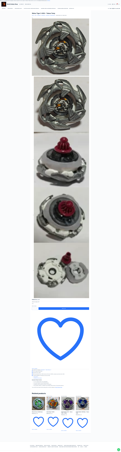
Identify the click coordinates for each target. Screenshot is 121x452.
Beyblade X (4, 8)
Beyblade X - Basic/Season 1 (46, 369)
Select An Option (35, 301)
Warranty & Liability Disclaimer (53, 446)
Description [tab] (36, 376)
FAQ (78, 446)
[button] (32, 17)
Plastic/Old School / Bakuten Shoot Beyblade (31, 8)
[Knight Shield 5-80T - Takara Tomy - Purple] (67, 403)
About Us (81, 446)
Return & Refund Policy (42, 446)
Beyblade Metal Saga (18, 8)
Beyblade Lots (71, 8)
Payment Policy (79, 445)
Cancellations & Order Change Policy (70, 445)
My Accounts (32, 445)
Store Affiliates (54, 445)
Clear (33, 303)
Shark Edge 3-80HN (50, 411)
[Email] (117, 8)
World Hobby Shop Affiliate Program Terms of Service (68, 446)
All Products (21, 4)
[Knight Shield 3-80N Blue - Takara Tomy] (82, 403)
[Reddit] (116, 8)
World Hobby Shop (12, 4)
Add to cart (64, 308)
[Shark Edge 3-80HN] (53, 403)
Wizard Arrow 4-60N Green (37, 411)
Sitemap (85, 446)
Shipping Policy (60, 445)
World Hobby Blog (28, 4)
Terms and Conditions (39, 445)
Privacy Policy (86, 445)
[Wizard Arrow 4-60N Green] (38, 403)
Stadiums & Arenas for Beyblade (63, 8)
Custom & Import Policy (34, 446)
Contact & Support (47, 445)
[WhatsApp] (119, 8)
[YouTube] (113, 8)
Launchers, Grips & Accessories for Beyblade (48, 8)
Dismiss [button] (48, 0)
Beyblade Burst (10, 8)
